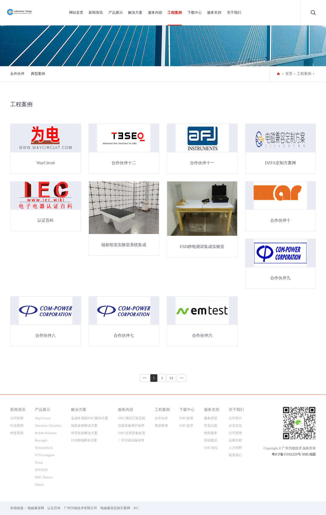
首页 (288, 74)
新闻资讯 (96, 13)
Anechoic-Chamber (48, 425)
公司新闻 (16, 418)
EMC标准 (186, 418)
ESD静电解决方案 (84, 440)
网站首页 (76, 13)
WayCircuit (43, 418)
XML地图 (309, 454)
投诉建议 (210, 440)
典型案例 (38, 74)
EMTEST (41, 470)
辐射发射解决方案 (84, 425)
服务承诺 (210, 418)
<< (144, 378)
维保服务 (210, 433)
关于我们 (234, 13)
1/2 (171, 378)
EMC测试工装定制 (131, 418)
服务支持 (214, 13)
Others (39, 484)
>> (181, 378)
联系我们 (235, 455)
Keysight (41, 440)
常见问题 (210, 425)
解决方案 (135, 13)
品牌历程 (235, 440)
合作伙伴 (17, 74)
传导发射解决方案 (84, 433)
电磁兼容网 (36, 508)
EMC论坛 (211, 448)
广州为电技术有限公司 (80, 508)
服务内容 (155, 13)
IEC (136, 508)
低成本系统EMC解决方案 (89, 418)
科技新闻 (16, 433)
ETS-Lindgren (45, 455)
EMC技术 (186, 425)
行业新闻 (16, 425)
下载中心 (194, 13)
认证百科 (54, 508)
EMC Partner (44, 477)
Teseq (39, 462)
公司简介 (235, 418)
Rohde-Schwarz (46, 433)
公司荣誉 (235, 433)
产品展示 (115, 13)
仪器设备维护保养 (131, 425)
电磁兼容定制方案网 (115, 508)
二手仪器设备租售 (131, 440)
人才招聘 (235, 448)
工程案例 (175, 13)
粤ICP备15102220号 (286, 454)
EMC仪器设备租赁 (131, 433)
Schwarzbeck (44, 448)
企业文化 (235, 425)
